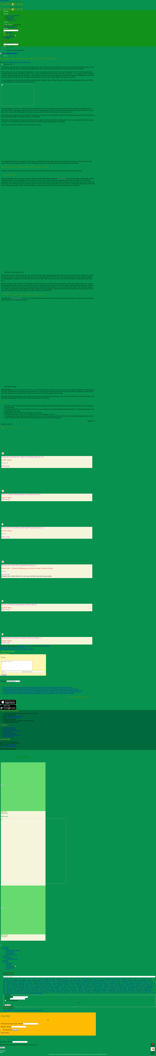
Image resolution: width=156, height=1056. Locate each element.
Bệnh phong (59, 979)
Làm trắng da (133, 981)
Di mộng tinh (15, 980)
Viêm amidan (35, 990)
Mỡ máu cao (49, 983)
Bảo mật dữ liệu (7, 732)
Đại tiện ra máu (17, 993)
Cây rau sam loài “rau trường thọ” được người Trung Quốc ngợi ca (21, 527)
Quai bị (54, 984)
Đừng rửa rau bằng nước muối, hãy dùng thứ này (12, 647)
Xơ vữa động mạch (88, 992)
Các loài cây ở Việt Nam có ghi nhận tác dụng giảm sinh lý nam (19, 692)
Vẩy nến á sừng (58, 992)
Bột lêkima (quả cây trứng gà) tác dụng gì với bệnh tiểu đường (20, 638)
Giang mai (58, 980)
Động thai (30, 993)
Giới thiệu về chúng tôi (9, 727)
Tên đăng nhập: (9, 997)
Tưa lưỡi (42, 989)
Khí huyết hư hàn (38, 981)
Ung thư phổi (138, 989)
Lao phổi (111, 981)
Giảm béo (74, 980)
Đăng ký (3, 1047)
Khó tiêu (54, 981)
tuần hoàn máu (112, 987)
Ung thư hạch (123, 989)
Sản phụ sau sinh (20, 986)
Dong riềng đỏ (23, 980)
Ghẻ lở (53, 980)
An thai (11, 979)
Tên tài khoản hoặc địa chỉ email (12, 1023)
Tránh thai (80, 987)
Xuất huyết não (66, 992)
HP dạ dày (135, 980)
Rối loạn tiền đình (80, 984)
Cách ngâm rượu (144, 979)
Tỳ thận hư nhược (64, 989)
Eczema (34, 980)
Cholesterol (101, 979)
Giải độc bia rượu (66, 980)
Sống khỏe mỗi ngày (11, 26)
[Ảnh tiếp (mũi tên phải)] (2, 1052)
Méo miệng (29, 983)
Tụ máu (57, 989)
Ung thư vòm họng (147, 989)
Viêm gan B (74, 990)
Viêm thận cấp (139, 990)
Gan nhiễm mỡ (47, 980)
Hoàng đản (129, 980)
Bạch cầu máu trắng (43, 979)
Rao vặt (8, 34)
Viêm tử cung (26, 992)
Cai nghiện (94, 979)
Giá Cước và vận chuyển (9, 733)
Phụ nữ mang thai (40, 984)
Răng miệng (60, 984)
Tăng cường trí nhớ (21, 989)
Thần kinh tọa (122, 986)
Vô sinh (52, 992)
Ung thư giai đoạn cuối (113, 989)
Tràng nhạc (63, 987)
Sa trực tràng (107, 984)
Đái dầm (139, 992)
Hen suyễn (102, 980)
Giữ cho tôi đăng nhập (12, 1000)
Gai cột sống (40, 980)
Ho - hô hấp (112, 980)
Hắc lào (24, 981)
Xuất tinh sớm (75, 992)
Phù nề (27, 984)
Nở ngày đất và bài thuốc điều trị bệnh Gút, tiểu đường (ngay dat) (21, 457)
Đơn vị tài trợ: (8, 746)
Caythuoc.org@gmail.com (13, 718)
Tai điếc (74, 986)
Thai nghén (79, 986)
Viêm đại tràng (40, 992)
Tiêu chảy (142, 986)
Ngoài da (78, 983)
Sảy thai (27, 986)
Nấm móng (131, 983)
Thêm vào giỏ (5, 466)
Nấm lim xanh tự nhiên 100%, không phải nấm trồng (17, 565)
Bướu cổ (29, 979)
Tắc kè (52, 989)
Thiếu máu (105, 986)
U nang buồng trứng (81, 989)
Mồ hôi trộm (42, 983)
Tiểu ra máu (9, 987)
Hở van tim (29, 981)
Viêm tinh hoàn (9, 992)
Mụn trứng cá (66, 983)
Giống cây (6, 956)
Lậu (148, 981)
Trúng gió (86, 987)
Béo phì (24, 979)
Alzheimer (6, 979)
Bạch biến (35, 979)
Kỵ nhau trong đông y (97, 981)
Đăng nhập (7, 1005)
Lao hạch (106, 981)
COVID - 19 (136, 979)
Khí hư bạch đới (46, 981)
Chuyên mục (3, 681)
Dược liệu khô (10, 17)
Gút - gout (96, 980)
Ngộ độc (83, 983)
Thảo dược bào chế (11, 20)
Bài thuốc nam (18, 979)
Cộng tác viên (10, 37)
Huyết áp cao (142, 980)
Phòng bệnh (21, 984)
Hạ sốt (19, 981)
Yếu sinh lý (104, 992)
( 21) (39, 494)
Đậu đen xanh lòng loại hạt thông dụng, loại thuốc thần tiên (19, 604)
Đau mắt (126, 992)
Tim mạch (128, 986)
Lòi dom (144, 981)
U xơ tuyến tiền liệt (18, 990)
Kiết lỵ (70, 981)
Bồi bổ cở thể (77, 979)
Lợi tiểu (8, 983)
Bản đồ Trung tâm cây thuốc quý (11, 735)
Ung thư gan (104, 989)
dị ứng (29, 980)
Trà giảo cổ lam (45, 987)
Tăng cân (140, 987)
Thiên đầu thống (98, 986)
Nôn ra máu (125, 983)
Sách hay (5, 28)
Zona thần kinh (111, 992)
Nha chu (89, 983)
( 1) (40, 638)
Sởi (65, 986)
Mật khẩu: (7, 998)
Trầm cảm (100, 987)
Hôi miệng (8, 981)
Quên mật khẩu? (5, 1032)
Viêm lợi (104, 990)
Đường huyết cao (146, 992)
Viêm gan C (81, 990)
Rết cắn (73, 984)
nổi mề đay (145, 983)
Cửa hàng (5, 13)
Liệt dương (117, 981)
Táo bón (125, 987)
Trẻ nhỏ (106, 987)
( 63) (34, 565)
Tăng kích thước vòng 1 (33, 989)
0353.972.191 (19, 716)
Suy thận (138, 984)
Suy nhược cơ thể (119, 984)
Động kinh (24, 993)
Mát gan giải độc (22, 983)
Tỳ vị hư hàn (73, 989)
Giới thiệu (5, 11)
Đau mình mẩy (119, 992)
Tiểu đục (28, 987)
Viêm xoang (33, 992)
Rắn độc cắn (67, 984)
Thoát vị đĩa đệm (113, 986)
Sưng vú (13, 986)
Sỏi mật (44, 986)
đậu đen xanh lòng (16, 298)
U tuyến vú (10, 990)
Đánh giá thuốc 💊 (11, 35)
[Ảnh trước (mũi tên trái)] (0, 1052)
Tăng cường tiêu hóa (11, 989)
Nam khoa (72, 983)
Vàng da (47, 992)
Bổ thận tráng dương (86, 979)
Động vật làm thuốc (38, 993)
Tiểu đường (46, 646)
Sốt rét (61, 986)
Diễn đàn (5, 30)
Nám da (119, 983)
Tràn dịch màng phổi (55, 987)
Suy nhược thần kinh (129, 984)
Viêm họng (87, 990)
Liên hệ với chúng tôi (8, 736)
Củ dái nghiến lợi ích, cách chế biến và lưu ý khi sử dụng (18, 693)
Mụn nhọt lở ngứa (57, 983)
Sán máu (8, 986)
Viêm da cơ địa (59, 990)
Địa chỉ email (6, 1042)
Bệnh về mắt (66, 979)
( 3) (42, 527)
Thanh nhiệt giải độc (88, 986)
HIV (107, 980)
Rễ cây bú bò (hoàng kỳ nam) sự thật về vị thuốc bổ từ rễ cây (19, 689)
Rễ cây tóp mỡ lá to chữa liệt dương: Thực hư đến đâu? (17, 687)
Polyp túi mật (48, 984)
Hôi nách (15, 981)
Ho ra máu (123, 980)
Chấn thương (124, 979)
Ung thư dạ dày (96, 989)
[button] (6, 37)
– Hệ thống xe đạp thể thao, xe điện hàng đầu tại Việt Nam (23, 1010)
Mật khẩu (6, 1026)
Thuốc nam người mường (13, 15)
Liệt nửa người (124, 981)
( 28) (42, 457)
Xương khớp (97, 992)
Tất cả (8, 38)
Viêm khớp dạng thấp (96, 990)
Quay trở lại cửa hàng (8, 27)
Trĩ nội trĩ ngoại (93, 987)
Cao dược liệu (10, 18)
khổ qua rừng (62, 178)
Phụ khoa (32, 984)
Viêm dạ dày (67, 990)
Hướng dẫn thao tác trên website (11, 730)
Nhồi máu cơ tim (112, 983)
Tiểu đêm (15, 987)
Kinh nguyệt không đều (62, 981)
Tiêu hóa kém (149, 986)
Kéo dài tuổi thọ (77, 981)
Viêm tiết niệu (18, 992)
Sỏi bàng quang (37, 986)
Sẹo (31, 986)
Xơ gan (81, 992)
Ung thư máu (131, 989)
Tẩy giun (47, 989)
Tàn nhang (119, 987)
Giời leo (91, 980)
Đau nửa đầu (132, 992)
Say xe (112, 984)
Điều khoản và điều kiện (9, 729)
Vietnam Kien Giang (24, 62)
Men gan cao (14, 983)
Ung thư (89, 989)
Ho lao (118, 980)
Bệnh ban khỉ (52, 979)
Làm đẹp (139, 981)
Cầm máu (8, 980)
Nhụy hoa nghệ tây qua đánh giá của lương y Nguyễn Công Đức (16, 649)
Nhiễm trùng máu (96, 983)
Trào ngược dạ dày (72, 987)
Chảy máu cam (116, 979)
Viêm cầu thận (51, 990)
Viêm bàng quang (43, 990)
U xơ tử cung (27, 990)
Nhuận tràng (104, 983)
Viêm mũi (119, 990)
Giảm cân (80, 980)
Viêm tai (133, 990)
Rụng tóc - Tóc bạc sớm (91, 984)
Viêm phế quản (126, 990)
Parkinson (9, 984)
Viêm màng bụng (112, 990)
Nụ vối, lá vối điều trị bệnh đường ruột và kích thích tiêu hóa (19, 494)
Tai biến (69, 986)
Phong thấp (15, 984)
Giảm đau (85, 980)
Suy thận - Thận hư (145, 984)
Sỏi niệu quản (50, 986)
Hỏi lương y (9, 32)
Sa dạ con (100, 984)
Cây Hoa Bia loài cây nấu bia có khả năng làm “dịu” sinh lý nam (19, 690)
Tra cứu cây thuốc (8, 24)
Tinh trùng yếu (135, 986)
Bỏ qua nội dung (4, 0)
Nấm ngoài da (138, 983)
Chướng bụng (108, 979)
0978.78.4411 (11, 716)
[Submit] (4, 32)
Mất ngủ (36, 983)
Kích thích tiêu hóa (86, 981)
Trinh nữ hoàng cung (36, 987)
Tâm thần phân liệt (132, 987)
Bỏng (71, 979)
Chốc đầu (130, 979)
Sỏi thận (56, 986)
